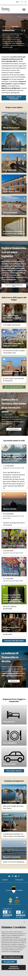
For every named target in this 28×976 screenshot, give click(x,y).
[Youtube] (15, 876)
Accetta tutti (9, 962)
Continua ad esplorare (14, 781)
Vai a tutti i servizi (14, 771)
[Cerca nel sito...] (25, 2)
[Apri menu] (23, 9)
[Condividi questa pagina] (24, 30)
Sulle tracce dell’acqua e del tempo (14, 298)
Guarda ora (13, 681)
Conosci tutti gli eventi (14, 641)
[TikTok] (18, 876)
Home (4, 26)
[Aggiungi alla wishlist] (22, 30)
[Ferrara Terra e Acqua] (6, 9)
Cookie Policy (16, 951)
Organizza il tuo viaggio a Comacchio (14, 700)
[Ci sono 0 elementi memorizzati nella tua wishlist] (22, 2)
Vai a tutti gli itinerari (14, 387)
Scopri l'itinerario (14, 429)
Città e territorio (8, 26)
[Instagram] (12, 876)
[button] (17, 2)
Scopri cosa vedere (14, 107)
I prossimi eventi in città (14, 441)
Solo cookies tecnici (12, 957)
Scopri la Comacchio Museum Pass (14, 285)
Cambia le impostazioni (13, 967)
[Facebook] (9, 876)
